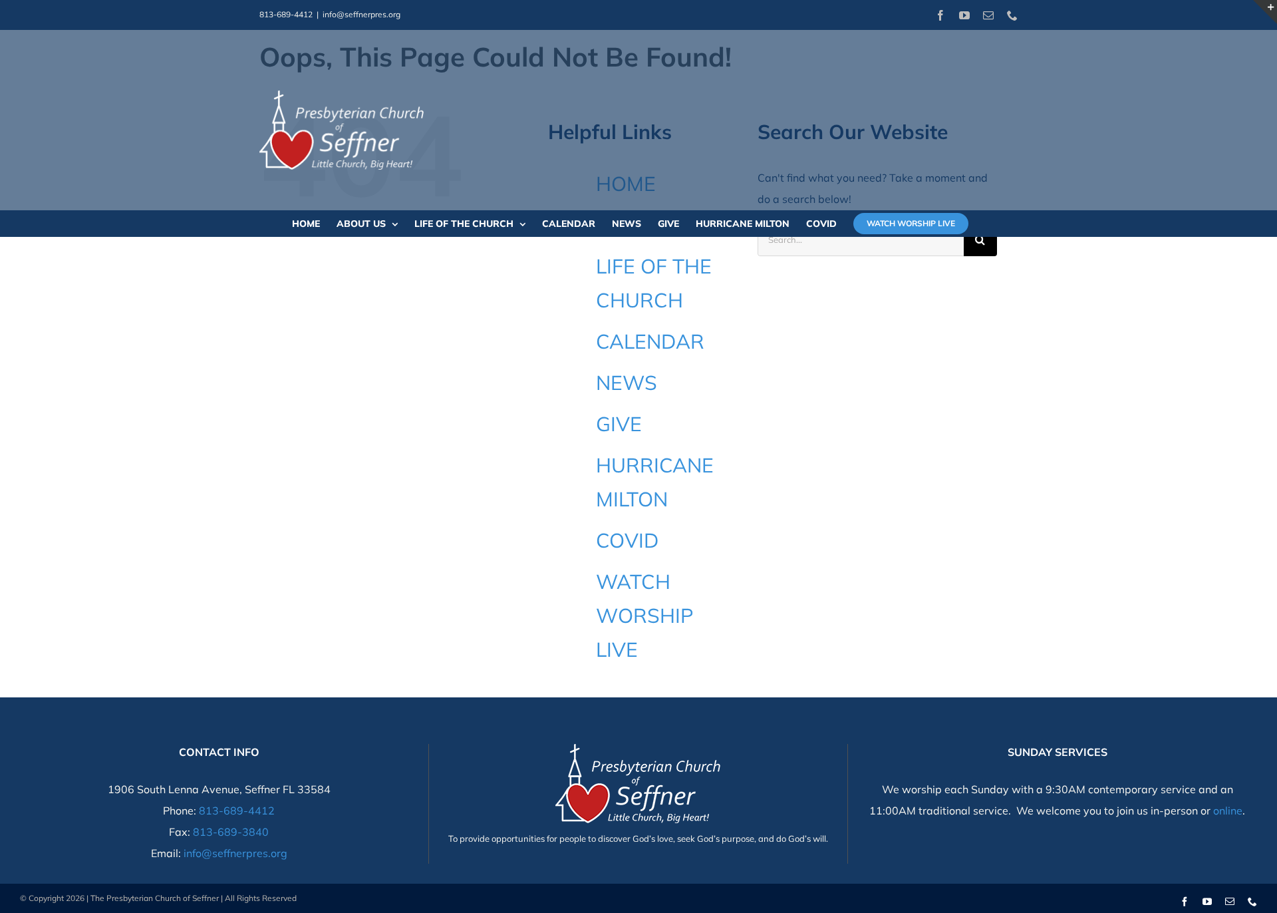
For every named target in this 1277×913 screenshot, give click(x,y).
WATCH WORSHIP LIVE (645, 615)
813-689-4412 (237, 810)
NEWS (626, 382)
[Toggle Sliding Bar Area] (1265, 12)
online (1227, 810)
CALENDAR (650, 341)
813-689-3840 (231, 831)
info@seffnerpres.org (361, 14)
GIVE (619, 424)
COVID (627, 540)
